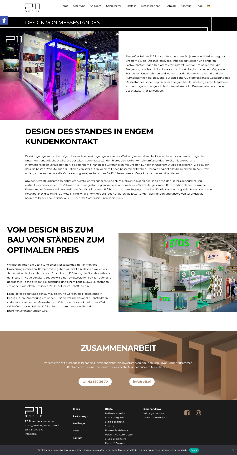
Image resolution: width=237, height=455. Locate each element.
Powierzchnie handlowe (156, 417)
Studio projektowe (115, 438)
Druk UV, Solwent (115, 443)
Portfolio (131, 5)
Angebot (95, 5)
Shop (199, 5)
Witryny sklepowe (153, 413)
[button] (4, 20)
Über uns (79, 5)
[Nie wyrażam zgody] (233, 450)
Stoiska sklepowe (114, 421)
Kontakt (186, 5)
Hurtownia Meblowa (116, 430)
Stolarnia (110, 426)
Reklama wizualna (115, 413)
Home (64, 5)
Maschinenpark (151, 5)
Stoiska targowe (114, 417)
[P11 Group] (32, 10)
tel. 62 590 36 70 (95, 381)
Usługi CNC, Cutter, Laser (119, 434)
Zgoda (194, 450)
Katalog (171, 5)
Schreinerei (113, 5)
